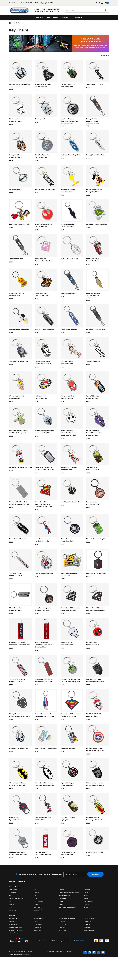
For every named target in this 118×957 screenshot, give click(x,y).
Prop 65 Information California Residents (19, 954)
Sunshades (37, 930)
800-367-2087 (79, 941)
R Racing (86, 904)
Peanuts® (12, 904)
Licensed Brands (14, 887)
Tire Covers (62, 930)
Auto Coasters (38, 918)
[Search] (106, 10)
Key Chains (62, 924)
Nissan (61, 901)
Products (12, 915)
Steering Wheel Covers (16, 930)
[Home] (10, 23)
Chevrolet (87, 890)
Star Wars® (37, 907)
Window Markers (14, 933)
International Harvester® (16, 898)
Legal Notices (58, 951)
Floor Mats (62, 921)
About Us (39, 18)
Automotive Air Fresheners (67, 918)
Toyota (86, 907)
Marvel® (86, 898)
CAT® (35, 890)
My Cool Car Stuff (18, 951)
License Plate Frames (15, 927)
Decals (36, 921)
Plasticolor (37, 904)
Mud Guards (37, 927)
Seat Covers (87, 927)
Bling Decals (12, 921)
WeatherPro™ (38, 910)
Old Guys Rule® (88, 901)
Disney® (36, 892)
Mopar (11, 901)
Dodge (86, 892)
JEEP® (36, 898)
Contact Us (78, 18)
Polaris (61, 904)
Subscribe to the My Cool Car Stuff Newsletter (40, 874)
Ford (10, 895)
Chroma (61, 890)
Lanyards (87, 924)
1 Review (19, 87)
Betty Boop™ (13, 890)
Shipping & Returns (68, 951)
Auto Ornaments (89, 918)
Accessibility (50, 951)
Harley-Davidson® (64, 895)
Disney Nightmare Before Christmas (69, 892)
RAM (10, 907)
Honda (86, 895)
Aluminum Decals (14, 918)
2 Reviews (96, 123)
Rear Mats (62, 927)
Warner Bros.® (13, 910)
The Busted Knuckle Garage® (67, 907)
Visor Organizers (89, 930)
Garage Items (88, 921)
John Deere (62, 898)
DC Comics (12, 892)
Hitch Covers (38, 924)
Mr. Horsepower (38, 901)
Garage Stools (13, 924)
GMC (35, 895)
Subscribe (95, 874)
